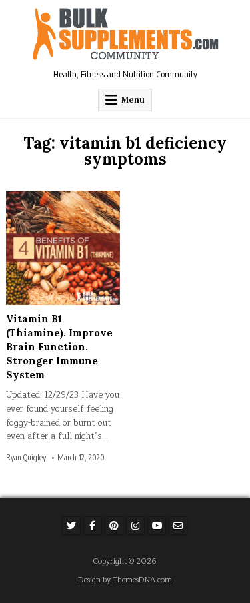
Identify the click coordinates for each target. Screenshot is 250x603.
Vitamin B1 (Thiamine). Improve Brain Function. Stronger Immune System (59, 346)
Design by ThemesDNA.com (125, 580)
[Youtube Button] (156, 525)
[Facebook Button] (92, 525)
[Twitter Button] (71, 525)
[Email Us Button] (178, 525)
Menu (133, 99)
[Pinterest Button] (114, 525)
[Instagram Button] (135, 525)
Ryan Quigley (26, 458)
